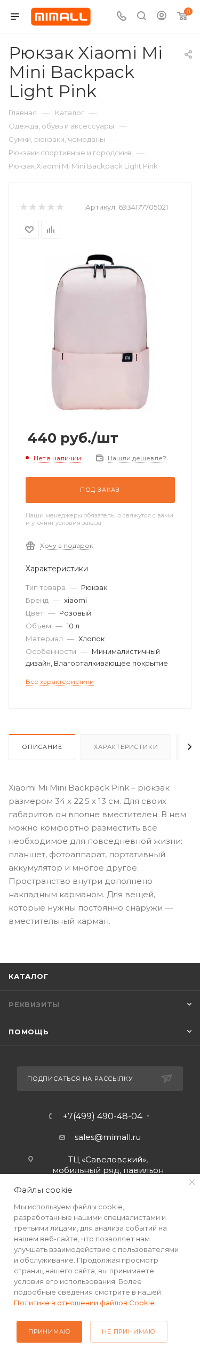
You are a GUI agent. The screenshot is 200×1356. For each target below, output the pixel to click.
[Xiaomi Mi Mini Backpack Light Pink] (100, 332)
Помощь (29, 1031)
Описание (42, 747)
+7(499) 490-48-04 (102, 1116)
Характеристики (126, 747)
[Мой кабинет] (161, 17)
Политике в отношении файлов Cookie (84, 1302)
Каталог (29, 976)
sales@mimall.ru (108, 1137)
